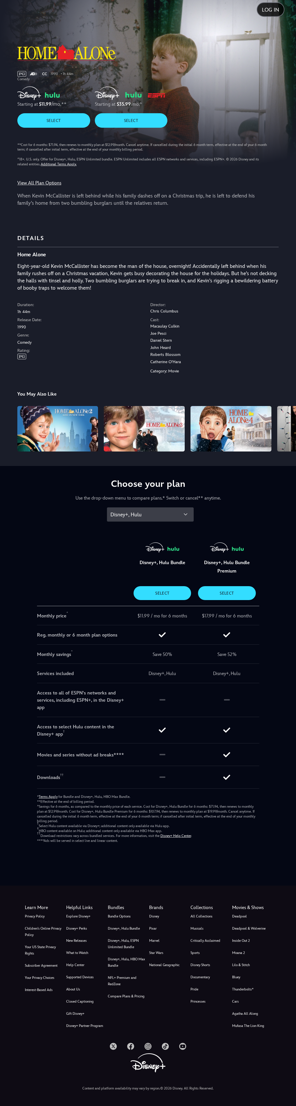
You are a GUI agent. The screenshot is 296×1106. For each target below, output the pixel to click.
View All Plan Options (39, 183)
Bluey (236, 977)
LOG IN (270, 10)
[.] (113, 1046)
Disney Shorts (200, 965)
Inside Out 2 (241, 941)
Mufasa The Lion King (248, 1026)
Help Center (75, 965)
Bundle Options (119, 916)
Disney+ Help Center (175, 836)
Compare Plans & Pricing (126, 996)
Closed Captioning (80, 1001)
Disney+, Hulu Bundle (124, 928)
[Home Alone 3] (144, 428)
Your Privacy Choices (39, 978)
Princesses (198, 1001)
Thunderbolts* (243, 989)
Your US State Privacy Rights (40, 950)
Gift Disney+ (75, 1014)
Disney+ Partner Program (84, 1026)
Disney (154, 916)
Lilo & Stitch (241, 965)
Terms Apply (48, 797)
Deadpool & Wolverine (249, 928)
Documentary (200, 977)
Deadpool (239, 916)
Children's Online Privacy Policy (43, 931)
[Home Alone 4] (230, 428)
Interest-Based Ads (39, 990)
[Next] (286, 428)
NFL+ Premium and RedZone (122, 981)
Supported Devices (80, 977)
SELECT (54, 120)
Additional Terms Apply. (59, 164)
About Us (73, 989)
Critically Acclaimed (205, 941)
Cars (235, 1001)
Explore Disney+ (78, 916)
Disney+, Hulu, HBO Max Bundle (126, 962)
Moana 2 (238, 953)
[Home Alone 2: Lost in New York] (57, 428)
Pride (194, 989)
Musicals (197, 928)
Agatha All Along (245, 1014)
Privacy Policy (35, 916)
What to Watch (77, 953)
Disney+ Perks (76, 928)
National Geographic (164, 965)
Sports (195, 953)
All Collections (201, 916)
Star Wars (156, 953)
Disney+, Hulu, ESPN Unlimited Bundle (123, 944)
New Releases (76, 941)
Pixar (153, 928)
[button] (85, 907)
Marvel (154, 941)
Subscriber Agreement (41, 966)
